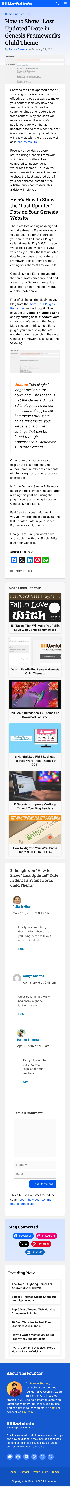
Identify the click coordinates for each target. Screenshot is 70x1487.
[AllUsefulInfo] (17, 3)
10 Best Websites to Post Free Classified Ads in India (31, 1324)
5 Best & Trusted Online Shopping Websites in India (34, 1298)
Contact (24, 1471)
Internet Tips (22, 14)
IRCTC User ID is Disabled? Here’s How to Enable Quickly (33, 1349)
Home (8, 14)
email (53, 1408)
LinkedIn (27, 1412)
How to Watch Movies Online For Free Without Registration (33, 1336)
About (14, 1471)
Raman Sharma (18, 49)
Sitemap (55, 1471)
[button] (57, 3)
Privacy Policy (39, 1471)
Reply (21, 948)
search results (27, 142)
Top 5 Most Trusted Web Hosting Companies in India (33, 1311)
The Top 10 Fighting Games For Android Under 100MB (32, 1285)
